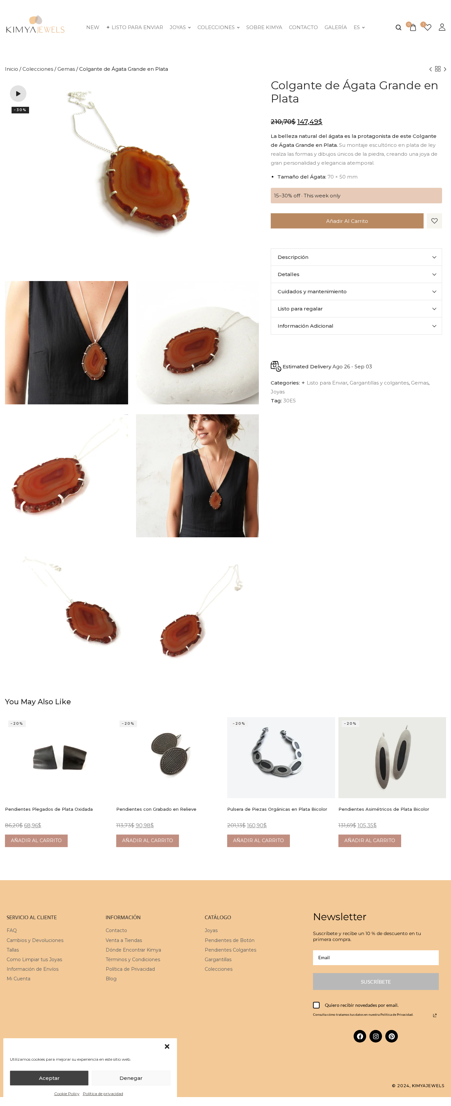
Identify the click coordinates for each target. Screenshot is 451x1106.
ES (357, 27)
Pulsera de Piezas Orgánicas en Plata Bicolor (277, 809)
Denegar (131, 1078)
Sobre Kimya (264, 27)
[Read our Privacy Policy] (435, 1015)
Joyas (178, 27)
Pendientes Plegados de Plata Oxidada (49, 809)
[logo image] (35, 26)
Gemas (66, 69)
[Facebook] (360, 1036)
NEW (92, 27)
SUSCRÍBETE (376, 981)
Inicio (11, 69)
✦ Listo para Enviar (134, 27)
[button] (167, 1046)
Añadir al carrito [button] (36, 840)
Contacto (303, 27)
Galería (336, 27)
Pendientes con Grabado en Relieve (156, 809)
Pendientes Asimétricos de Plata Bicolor (383, 809)
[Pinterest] (391, 1036)
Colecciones (216, 27)
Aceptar (49, 1078)
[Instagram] (375, 1036)
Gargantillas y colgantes (379, 383)
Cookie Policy (67, 1093)
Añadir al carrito (347, 221)
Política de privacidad (103, 1093)
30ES (289, 400)
